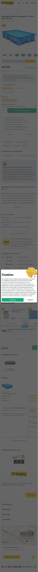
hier (15, 290)
